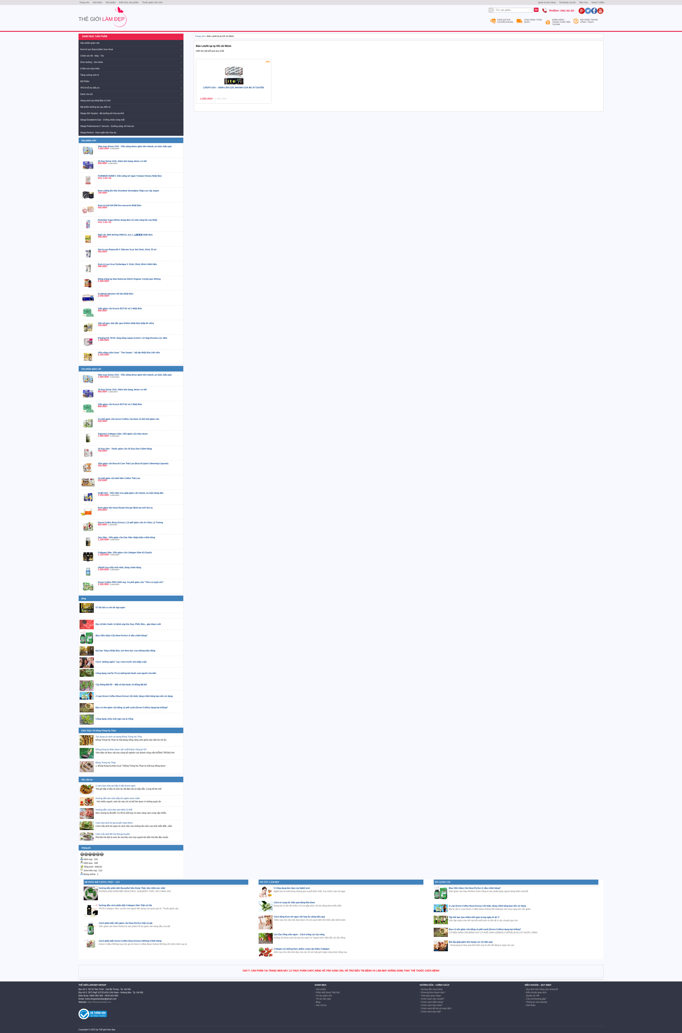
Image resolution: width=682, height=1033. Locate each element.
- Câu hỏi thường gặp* (535, 999)
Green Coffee (597, 2)
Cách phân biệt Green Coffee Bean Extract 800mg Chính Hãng (130, 941)
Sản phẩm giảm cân (90, 43)
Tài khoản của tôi (567, 2)
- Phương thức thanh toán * (433, 992)
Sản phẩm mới (88, 140)
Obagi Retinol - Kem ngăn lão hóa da (98, 132)
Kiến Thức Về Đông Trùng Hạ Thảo (98, 730)
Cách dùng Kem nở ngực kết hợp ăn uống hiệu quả (299, 917)
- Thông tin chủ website (536, 1002)
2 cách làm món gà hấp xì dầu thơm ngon (116, 786)
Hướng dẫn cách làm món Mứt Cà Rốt (114, 810)
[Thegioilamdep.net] (103, 28)
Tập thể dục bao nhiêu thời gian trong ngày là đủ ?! (474, 917)
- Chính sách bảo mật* (430, 1011)
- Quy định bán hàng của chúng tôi (541, 989)
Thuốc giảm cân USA (152, 2)
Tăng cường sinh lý (89, 75)
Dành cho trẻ (86, 94)
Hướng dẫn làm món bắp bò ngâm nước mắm (118, 798)
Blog (83, 598)
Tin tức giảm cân (324, 995)
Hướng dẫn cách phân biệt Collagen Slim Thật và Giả (125, 905)
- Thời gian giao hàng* (430, 995)
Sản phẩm (111, 2)
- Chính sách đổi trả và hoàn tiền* (436, 1008)
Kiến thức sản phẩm (129, 2)
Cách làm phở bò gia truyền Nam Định (114, 823)
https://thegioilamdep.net (99, 1002)
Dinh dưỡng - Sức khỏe (91, 62)
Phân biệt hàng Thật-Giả (328, 992)
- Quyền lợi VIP (532, 995)
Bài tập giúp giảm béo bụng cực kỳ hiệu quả (471, 942)
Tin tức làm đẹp (323, 999)
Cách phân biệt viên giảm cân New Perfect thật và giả (125, 923)
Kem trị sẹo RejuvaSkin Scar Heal (96, 49)
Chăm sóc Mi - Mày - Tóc (92, 56)
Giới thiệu (97, 2)
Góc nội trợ (87, 779)
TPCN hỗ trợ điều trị (89, 88)
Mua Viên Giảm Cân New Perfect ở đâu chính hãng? (475, 888)
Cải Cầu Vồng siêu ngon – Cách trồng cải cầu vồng (299, 934)
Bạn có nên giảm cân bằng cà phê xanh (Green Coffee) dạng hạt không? (485, 929)
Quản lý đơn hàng (547, 2)
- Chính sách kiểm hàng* (431, 1002)
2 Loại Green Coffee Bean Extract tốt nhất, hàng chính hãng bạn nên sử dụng (487, 906)
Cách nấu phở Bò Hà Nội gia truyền (113, 834)
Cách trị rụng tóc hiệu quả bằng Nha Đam (294, 902)
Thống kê (86, 848)
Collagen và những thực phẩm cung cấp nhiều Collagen (301, 949)
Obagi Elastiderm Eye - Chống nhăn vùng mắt (102, 120)
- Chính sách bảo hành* (431, 1005)
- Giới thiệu (530, 1005)
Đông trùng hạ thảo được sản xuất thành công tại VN (121, 749)
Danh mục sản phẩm (94, 36)
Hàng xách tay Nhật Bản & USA (95, 100)
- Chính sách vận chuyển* (432, 999)
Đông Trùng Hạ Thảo (106, 762)
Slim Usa (583, 2)
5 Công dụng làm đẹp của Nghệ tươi (292, 888)
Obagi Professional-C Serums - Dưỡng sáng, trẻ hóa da (107, 126)
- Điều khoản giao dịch (536, 992)
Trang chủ (84, 2)
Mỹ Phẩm (84, 81)
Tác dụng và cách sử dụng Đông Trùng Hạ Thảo (119, 736)
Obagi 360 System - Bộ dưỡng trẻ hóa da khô (102, 113)
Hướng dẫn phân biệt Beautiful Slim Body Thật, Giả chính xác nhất (132, 888)
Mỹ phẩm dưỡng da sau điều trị (95, 107)
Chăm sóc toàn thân (90, 68)
